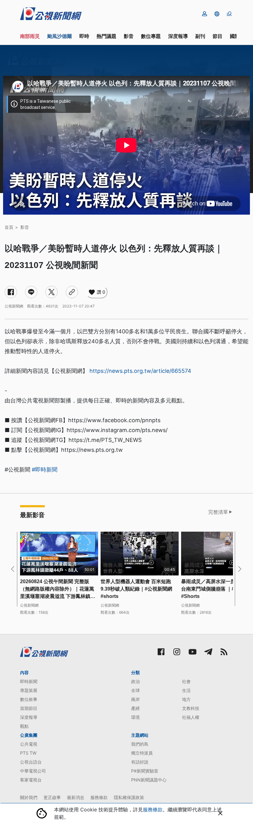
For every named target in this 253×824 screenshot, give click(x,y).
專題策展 (28, 690)
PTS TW (28, 753)
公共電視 (28, 744)
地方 (186, 699)
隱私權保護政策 (129, 797)
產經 (135, 708)
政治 (135, 681)
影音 (129, 36)
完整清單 (218, 512)
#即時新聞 (44, 469)
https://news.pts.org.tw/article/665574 (140, 371)
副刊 (200, 36)
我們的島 (139, 744)
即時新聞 (28, 681)
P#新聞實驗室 (144, 770)
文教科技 (190, 708)
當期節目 (28, 708)
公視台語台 (31, 761)
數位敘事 (28, 699)
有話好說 (139, 761)
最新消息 (75, 797)
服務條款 (99, 797)
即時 (84, 36)
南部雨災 (30, 36)
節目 (217, 36)
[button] (217, 14)
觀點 (24, 726)
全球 (135, 690)
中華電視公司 (33, 770)
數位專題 (151, 36)
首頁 (9, 227)
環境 (135, 717)
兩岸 (135, 699)
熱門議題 (106, 36)
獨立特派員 (142, 753)
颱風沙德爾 (59, 36)
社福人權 (190, 717)
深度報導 (178, 36)
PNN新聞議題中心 (149, 779)
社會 (186, 681)
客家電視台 (31, 779)
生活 (186, 690)
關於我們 (28, 797)
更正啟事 (52, 797)
